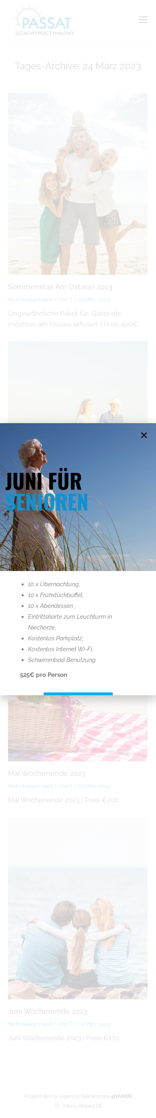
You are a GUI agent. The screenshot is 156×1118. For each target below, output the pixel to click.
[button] (144, 435)
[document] (78, 559)
